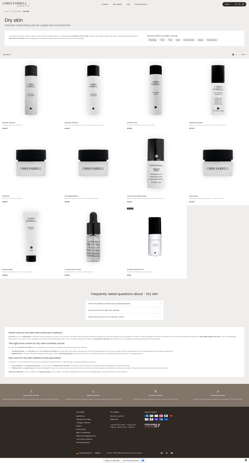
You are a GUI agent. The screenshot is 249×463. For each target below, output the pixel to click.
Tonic (162, 40)
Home (7, 11)
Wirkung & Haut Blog (83, 419)
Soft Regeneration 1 (82, 197)
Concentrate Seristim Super (145, 197)
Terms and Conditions (84, 439)
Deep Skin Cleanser (84, 124)
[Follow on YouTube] (172, 453)
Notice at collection (112, 460)
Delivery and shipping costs (86, 436)
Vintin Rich (12, 197)
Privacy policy (81, 429)
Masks (200, 40)
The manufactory (141, 4)
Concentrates (189, 40)
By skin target (16, 11)
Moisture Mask (17, 271)
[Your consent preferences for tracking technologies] (245, 459)
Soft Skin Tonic (140, 124)
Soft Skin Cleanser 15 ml (140, 271)
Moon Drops (206, 197)
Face (170, 40)
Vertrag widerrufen (83, 442)
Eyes (178, 40)
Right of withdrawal (83, 433)
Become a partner (117, 416)
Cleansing (152, 40)
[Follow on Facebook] (162, 453)
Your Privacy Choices (131, 460)
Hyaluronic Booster (207, 124)
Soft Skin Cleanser (12, 124)
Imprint (78, 426)
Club (128, 4)
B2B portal (114, 419)
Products (105, 4)
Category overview (83, 423)
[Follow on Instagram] (167, 453)
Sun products (212, 40)
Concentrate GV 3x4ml (79, 271)
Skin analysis (117, 4)
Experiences (80, 416)
